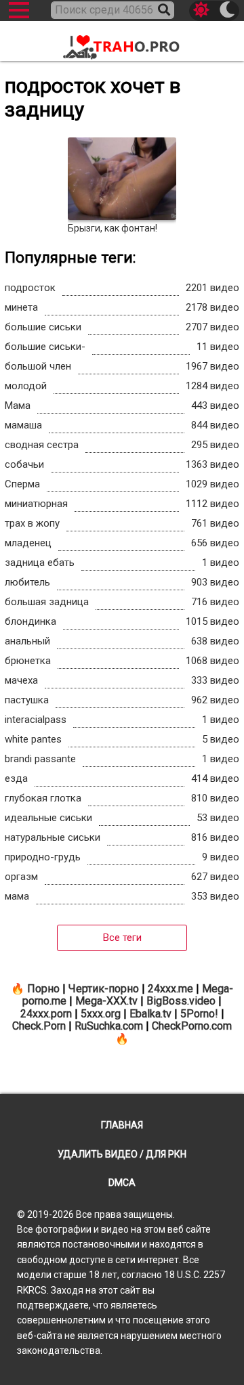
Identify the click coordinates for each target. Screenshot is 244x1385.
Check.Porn (39, 1025)
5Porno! (199, 1013)
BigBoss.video (181, 1000)
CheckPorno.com (192, 1025)
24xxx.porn (46, 1013)
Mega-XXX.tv (106, 1000)
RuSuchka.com (109, 1025)
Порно (43, 988)
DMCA (122, 1182)
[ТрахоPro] (122, 42)
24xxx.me (170, 988)
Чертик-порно (103, 988)
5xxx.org (101, 1013)
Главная (122, 1125)
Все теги (122, 937)
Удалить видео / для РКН (122, 1154)
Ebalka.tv (150, 1013)
